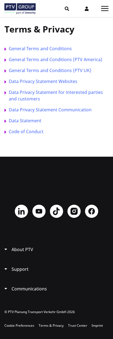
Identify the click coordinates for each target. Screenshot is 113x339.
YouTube (39, 211)
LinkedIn (21, 211)
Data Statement (25, 121)
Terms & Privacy (51, 325)
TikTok (56, 211)
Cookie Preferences (19, 325)
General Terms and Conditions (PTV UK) (50, 70)
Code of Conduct (26, 132)
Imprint (97, 325)
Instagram (74, 211)
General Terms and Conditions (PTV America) (55, 59)
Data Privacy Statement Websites (43, 81)
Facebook (91, 211)
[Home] (20, 8)
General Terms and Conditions (40, 49)
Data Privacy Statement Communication (50, 110)
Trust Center (77, 325)
